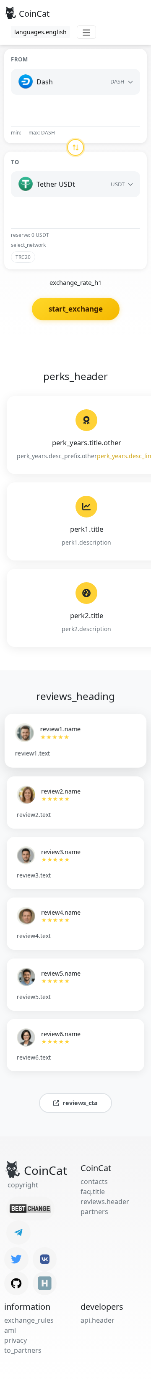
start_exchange (76, 309)
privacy (15, 1340)
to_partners (23, 1350)
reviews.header (105, 1201)
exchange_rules (29, 1320)
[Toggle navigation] (86, 32)
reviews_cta (80, 1103)
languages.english (40, 32)
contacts (94, 1181)
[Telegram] (18, 1232)
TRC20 (23, 257)
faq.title (93, 1191)
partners (94, 1211)
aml (10, 1330)
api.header (98, 1320)
